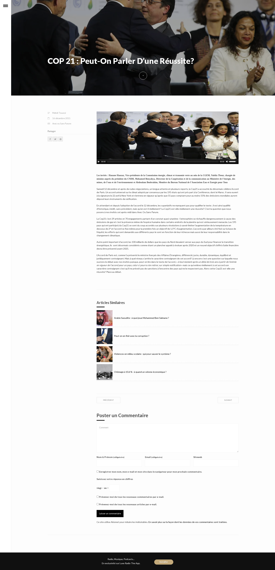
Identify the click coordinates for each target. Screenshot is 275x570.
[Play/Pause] (98, 161)
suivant (228, 400)
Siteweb (197, 457)
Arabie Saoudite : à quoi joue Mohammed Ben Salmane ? (141, 318)
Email (153, 457)
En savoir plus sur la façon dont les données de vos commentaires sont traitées (187, 522)
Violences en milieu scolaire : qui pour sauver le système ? (142, 354)
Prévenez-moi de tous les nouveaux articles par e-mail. (128, 504)
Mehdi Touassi (59, 113)
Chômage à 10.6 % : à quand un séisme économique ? (140, 371)
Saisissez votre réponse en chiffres (115, 479)
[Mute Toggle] (227, 161)
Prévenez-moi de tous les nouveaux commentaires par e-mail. (131, 496)
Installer (163, 562)
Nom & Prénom (110, 457)
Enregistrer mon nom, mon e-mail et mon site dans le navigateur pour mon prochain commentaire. (150, 471)
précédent (108, 400)
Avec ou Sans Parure (61, 123)
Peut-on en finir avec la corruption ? (131, 336)
